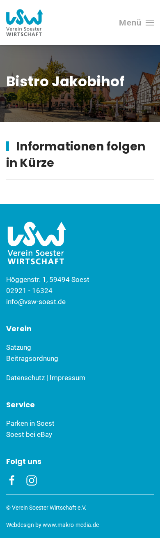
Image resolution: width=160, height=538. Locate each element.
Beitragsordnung (32, 358)
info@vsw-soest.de (36, 302)
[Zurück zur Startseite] (24, 22)
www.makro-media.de (71, 525)
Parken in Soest (30, 423)
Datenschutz (25, 378)
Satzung (18, 347)
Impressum (67, 378)
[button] (136, 22)
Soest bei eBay (29, 434)
